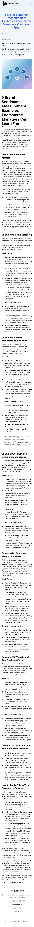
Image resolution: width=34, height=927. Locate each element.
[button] (30, 3)
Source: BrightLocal (24, 202)
